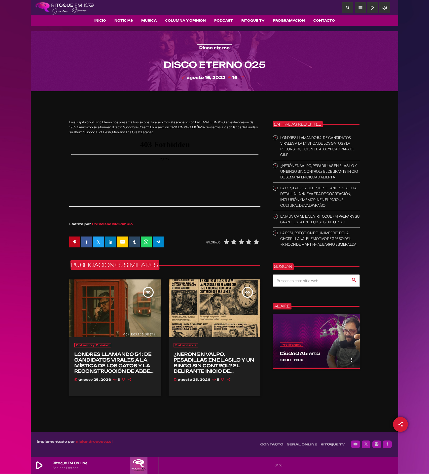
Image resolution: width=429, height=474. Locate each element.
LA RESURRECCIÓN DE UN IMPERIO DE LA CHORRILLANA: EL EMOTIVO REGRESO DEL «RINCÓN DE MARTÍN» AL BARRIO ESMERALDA (318, 238)
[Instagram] (376, 444)
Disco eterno (214, 47)
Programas (291, 344)
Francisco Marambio (112, 224)
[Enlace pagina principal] (65, 7)
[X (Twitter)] (366, 444)
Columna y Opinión (92, 345)
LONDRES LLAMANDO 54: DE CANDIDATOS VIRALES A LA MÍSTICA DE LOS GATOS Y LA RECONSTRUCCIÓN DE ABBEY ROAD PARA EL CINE (114, 366)
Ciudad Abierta (300, 353)
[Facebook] (387, 444)
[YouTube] (355, 444)
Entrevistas (185, 345)
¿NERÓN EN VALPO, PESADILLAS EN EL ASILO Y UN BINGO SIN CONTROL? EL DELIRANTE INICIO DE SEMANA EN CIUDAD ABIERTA (214, 366)
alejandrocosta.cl (94, 442)
